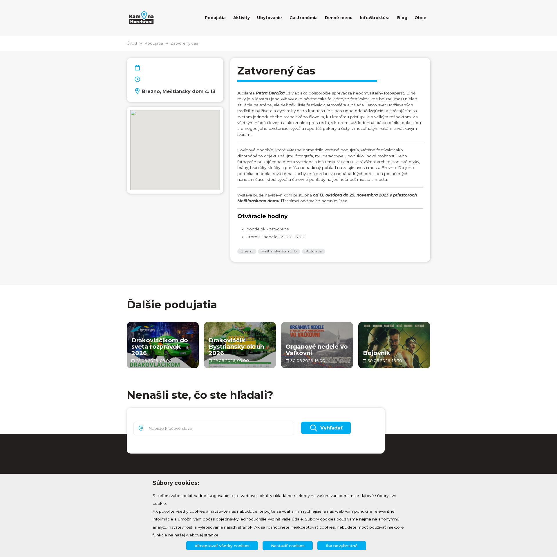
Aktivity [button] (241, 17)
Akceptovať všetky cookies (222, 545)
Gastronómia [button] (304, 17)
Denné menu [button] (338, 17)
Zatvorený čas (184, 43)
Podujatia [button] (215, 17)
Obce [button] (420, 17)
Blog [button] (402, 17)
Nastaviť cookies (288, 545)
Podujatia (153, 43)
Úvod (132, 43)
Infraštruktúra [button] (375, 17)
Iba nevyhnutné (342, 545)
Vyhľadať (331, 428)
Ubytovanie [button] (269, 17)
